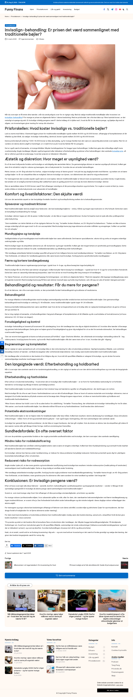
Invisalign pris (117, 151)
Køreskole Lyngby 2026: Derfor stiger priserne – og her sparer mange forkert (82, 616)
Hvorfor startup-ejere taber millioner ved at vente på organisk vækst (51, 616)
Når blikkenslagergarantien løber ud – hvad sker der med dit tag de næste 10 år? (21, 616)
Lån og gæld (94, 657)
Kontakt (114, 647)
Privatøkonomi (10, 25)
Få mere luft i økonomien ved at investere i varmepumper (68, 668)
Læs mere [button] (119, 685)
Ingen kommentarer (27, 39)
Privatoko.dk (116, 669)
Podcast (114, 662)
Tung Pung (115, 665)
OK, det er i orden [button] (113, 690)
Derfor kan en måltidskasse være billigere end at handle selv (69, 647)
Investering (93, 654)
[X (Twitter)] (2, 347)
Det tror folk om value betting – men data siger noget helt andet (70, 658)
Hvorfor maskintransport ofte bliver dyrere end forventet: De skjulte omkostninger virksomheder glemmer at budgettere (112, 619)
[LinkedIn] (2, 351)
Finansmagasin (117, 672)
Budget (91, 647)
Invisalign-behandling (13, 117)
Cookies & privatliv (119, 650)
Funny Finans (14, 9)
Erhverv (51, 609)
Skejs (113, 676)
